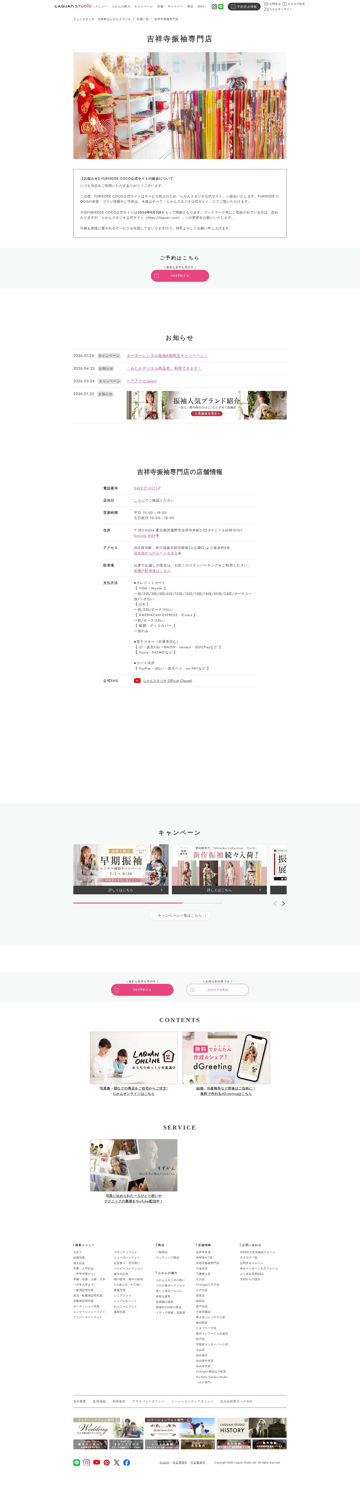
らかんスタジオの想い (170, 1280)
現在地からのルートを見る (156, 553)
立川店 (200, 1279)
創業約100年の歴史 (169, 1307)
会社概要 (79, 1401)
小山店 (200, 1350)
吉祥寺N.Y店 (204, 1258)
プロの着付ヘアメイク (170, 1286)
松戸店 (200, 1339)
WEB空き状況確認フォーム (257, 1252)
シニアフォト (122, 1296)
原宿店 (200, 1296)
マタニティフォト (125, 1252)
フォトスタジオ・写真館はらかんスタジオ (102, 19)
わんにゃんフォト (125, 1306)
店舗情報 (204, 1245)
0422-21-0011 (145, 488)
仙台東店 (202, 1355)
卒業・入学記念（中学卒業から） (85, 1271)
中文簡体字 (180, 1462)
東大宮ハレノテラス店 (210, 1317)
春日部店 (202, 1323)
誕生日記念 (121, 1274)
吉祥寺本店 (203, 1252)
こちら (139, 500)
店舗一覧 (143, 19)
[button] (283, 903)
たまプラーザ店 (206, 1328)
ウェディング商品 (167, 1258)
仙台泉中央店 (205, 1361)
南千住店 (202, 1306)
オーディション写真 (86, 1306)
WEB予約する (180, 276)
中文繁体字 (198, 1462)
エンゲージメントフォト (89, 1312)
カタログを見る (217, 990)
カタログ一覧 (249, 1258)
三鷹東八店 (203, 1274)
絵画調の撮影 (165, 1302)
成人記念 (79, 1263)
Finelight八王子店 (207, 1285)
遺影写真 (120, 1312)
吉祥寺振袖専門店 (166, 19)
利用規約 (119, 1401)
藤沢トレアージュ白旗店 (212, 1334)
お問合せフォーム (251, 1263)
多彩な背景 (163, 1296)
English (164, 1462)
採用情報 (99, 1401)
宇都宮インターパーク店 (212, 1344)
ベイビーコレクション (128, 1268)
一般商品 (162, 1252)
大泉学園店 (203, 1312)
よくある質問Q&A (252, 1274)
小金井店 (202, 1268)
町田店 (200, 1301)
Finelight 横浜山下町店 (211, 1371)
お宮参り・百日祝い (127, 1263)
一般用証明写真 (83, 1290)
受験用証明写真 (83, 1301)
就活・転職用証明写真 (87, 1296)
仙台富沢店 (203, 1366)
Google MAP (145, 535)
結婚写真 (79, 1258)
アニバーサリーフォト (87, 1317)
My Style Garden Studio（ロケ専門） (212, 1379)
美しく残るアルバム (169, 1291)
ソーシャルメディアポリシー (192, 1401)
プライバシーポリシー (148, 1401)
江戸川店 (202, 1290)
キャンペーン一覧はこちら (180, 915)
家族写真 (120, 1290)
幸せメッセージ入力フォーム (259, 1268)
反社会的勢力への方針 (236, 1401)
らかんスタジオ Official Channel (167, 680)
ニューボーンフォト (127, 1258)
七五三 (77, 1252)
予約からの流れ (250, 1279)
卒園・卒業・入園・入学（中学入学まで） (89, 1282)
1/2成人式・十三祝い (128, 1285)
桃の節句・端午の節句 (128, 1279)
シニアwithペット (125, 1301)
